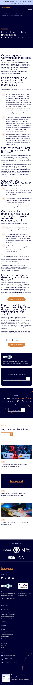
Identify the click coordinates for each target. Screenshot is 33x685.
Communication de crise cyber (8, 614)
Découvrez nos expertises (16, 344)
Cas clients (3, 638)
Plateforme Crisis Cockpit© (7, 634)
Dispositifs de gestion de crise (8, 619)
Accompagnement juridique (7, 616)
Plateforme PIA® (5, 636)
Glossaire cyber (4, 643)
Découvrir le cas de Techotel (16, 299)
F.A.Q (2, 648)
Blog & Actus (4, 645)
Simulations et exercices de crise (8, 610)
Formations (3, 621)
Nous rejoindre (4, 641)
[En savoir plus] (16, 678)
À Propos (3, 629)
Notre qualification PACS (6, 632)
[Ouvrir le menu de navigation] (30, 8)
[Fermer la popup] (30, 675)
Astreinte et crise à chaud (7, 612)
